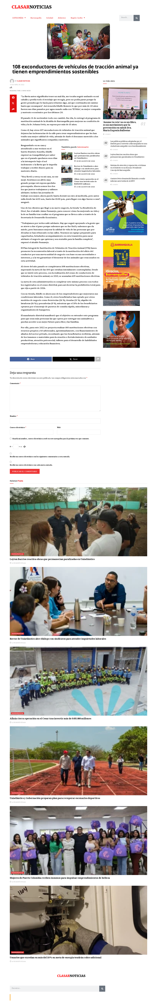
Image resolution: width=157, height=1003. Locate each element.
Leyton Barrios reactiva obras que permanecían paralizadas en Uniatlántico (87, 155)
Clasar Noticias (23, 81)
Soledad (49, 17)
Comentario (15, 383)
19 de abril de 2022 (17, 85)
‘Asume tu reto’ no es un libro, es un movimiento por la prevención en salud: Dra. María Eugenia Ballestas (119, 127)
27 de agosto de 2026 (85, 174)
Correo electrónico (18, 427)
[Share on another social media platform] (13, 109)
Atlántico (62, 17)
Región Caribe (77, 17)
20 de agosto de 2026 (19, 882)
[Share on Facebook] (13, 98)
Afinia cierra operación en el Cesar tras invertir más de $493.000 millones (86, 181)
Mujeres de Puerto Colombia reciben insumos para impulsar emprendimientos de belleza (60, 878)
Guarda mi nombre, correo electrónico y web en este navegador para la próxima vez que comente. (50, 438)
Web (59, 427)
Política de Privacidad (40, 997)
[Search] (137, 18)
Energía (22, 997)
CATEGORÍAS (17, 17)
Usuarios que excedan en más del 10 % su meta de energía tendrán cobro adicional (55, 958)
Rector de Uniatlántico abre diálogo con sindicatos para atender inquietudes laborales (87, 168)
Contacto (15, 997)
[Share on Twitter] (13, 103)
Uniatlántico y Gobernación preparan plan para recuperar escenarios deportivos (55, 798)
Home (29, 997)
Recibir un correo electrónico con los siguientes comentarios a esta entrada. (40, 456)
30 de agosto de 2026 (85, 161)
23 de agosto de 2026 (19, 802)
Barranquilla (36, 17)
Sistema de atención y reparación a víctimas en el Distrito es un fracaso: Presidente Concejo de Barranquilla (128, 168)
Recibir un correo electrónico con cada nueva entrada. (31, 465)
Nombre (14, 416)
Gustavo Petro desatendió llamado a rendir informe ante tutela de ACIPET (127, 180)
